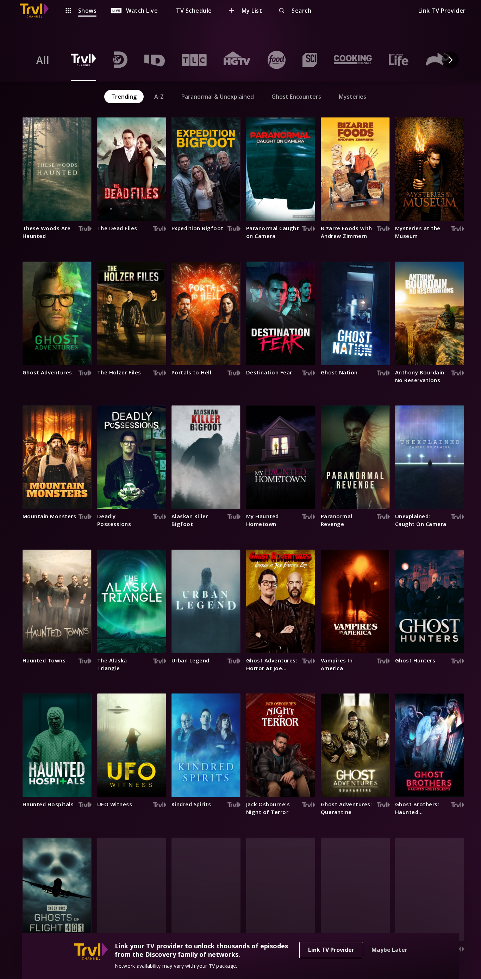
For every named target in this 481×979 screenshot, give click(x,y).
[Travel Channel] (38, 11)
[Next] (450, 59)
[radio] (43, 60)
